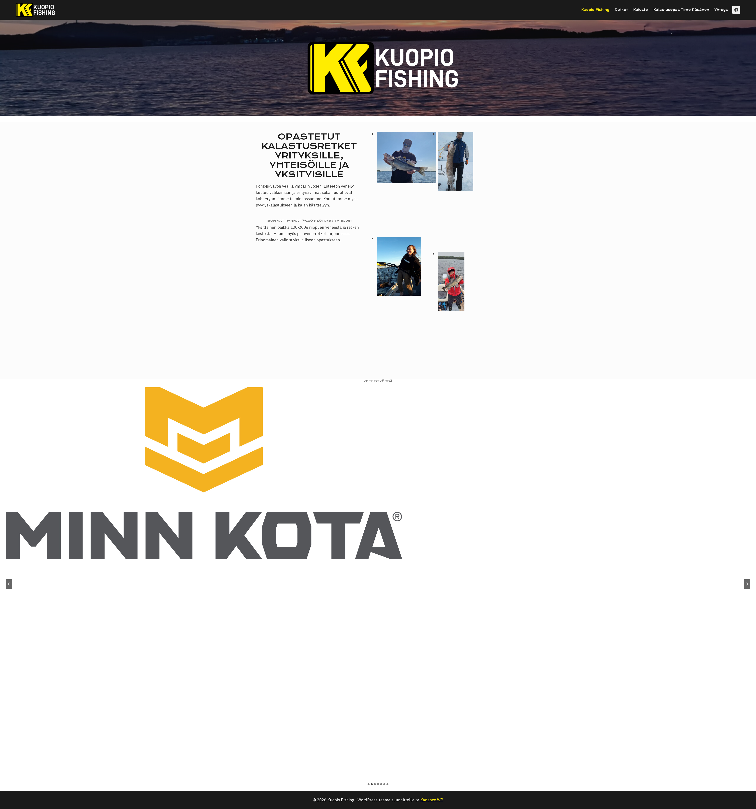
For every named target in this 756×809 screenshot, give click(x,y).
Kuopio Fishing (595, 10)
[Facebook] (736, 10)
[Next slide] (747, 584)
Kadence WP (431, 800)
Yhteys (721, 10)
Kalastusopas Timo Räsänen (681, 10)
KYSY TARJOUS (337, 220)
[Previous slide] (9, 584)
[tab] (369, 784)
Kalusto (640, 10)
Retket (621, 10)
